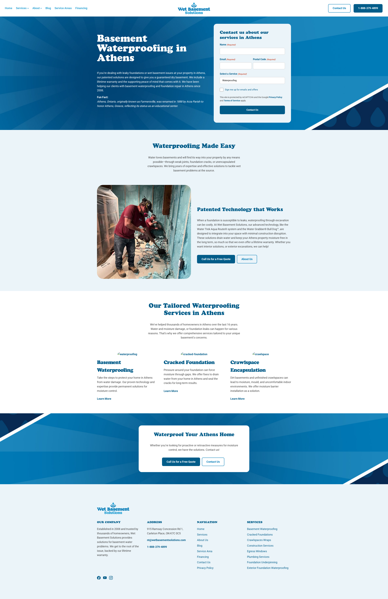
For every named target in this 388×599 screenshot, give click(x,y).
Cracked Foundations (260, 534)
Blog (48, 8)
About (36, 8)
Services (21, 8)
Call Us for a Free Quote (216, 259)
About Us (247, 259)
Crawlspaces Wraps (259, 540)
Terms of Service (232, 100)
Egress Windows (257, 551)
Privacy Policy (275, 97)
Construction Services (260, 545)
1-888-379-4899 (368, 8)
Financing (81, 8)
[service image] (127, 354)
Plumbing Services (258, 556)
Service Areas (63, 8)
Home (8, 8)
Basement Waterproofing (262, 529)
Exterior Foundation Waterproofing (267, 567)
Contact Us (339, 8)
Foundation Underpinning (262, 562)
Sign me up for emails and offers (241, 89)
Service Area (204, 551)
